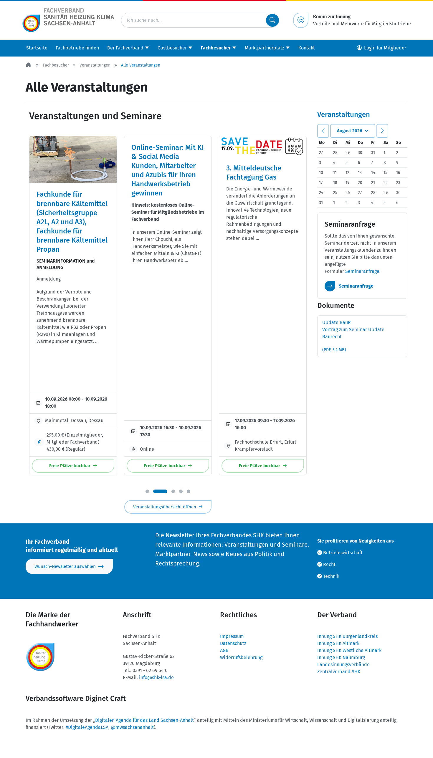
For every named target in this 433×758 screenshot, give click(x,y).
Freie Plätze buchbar (69, 465)
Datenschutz (233, 643)
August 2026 (349, 130)
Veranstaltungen (95, 65)
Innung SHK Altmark (338, 643)
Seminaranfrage (362, 271)
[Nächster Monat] (382, 131)
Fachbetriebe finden (77, 48)
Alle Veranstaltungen (140, 65)
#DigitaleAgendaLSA (87, 727)
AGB (224, 650)
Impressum (232, 636)
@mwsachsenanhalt (132, 727)
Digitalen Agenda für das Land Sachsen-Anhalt (144, 720)
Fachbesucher (56, 65)
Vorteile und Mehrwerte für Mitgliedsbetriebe (362, 20)
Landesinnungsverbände (343, 664)
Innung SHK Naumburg (341, 657)
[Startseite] (29, 65)
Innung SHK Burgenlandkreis (347, 636)
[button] (147, 491)
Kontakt (306, 48)
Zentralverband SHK (338, 671)
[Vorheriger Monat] (323, 131)
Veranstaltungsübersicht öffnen (164, 507)
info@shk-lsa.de (156, 677)
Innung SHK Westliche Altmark (349, 650)
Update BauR (353, 336)
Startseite (36, 48)
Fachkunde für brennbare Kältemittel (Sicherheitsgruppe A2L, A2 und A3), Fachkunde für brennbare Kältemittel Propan (72, 221)
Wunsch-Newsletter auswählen (65, 566)
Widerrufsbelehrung (241, 657)
